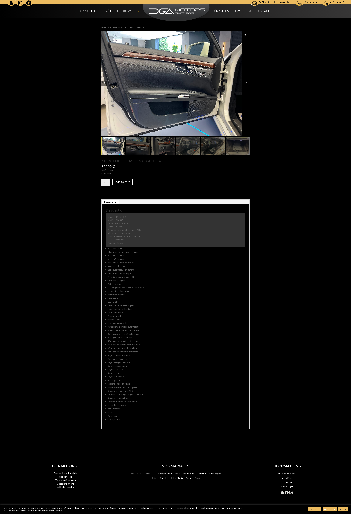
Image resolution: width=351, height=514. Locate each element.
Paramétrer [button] (315, 509)
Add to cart (122, 182)
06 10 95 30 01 (311, 2)
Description (110, 202)
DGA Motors (87, 11)
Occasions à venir (65, 484)
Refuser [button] (342, 509)
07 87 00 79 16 (337, 2)
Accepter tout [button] (329, 509)
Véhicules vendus (65, 487)
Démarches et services (229, 11)
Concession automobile (65, 473)
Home (103, 27)
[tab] (110, 202)
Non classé (112, 27)
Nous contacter (260, 11)
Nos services (65, 477)
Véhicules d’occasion (65, 480)
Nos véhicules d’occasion (118, 11)
